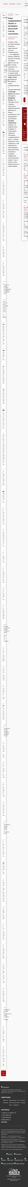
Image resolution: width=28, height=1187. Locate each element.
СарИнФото (16, 1105)
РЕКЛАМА (4, 1122)
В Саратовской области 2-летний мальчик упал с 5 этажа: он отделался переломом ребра (24, 35)
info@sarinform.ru (24, 139)
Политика (22, 1100)
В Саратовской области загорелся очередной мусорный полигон (24, 88)
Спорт (10, 1105)
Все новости (5, 16)
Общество (5, 1100)
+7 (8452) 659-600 (6, 1117)
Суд (18, 1100)
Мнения (17, 14)
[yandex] (7, 1163)
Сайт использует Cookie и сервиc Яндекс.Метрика (12, 1149)
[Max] (26, 1159)
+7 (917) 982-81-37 (6, 1115)
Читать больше (24, 99)
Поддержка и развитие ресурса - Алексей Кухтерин (14, 1180)
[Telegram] (24, 124)
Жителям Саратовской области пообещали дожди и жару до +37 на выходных (24, 72)
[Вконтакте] (10, 1159)
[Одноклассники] (19, 1159)
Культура (23, 1102)
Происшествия (12, 1100)
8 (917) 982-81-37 (24, 133)
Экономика (5, 1102)
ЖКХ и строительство (14, 1102)
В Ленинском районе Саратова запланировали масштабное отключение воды (24, 54)
